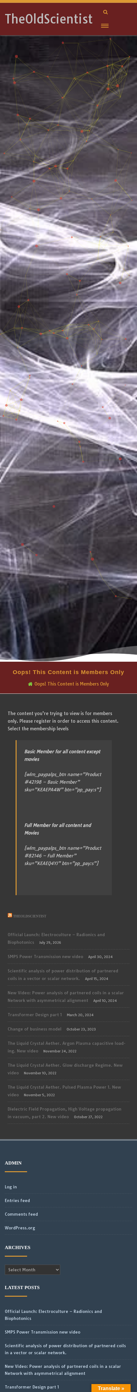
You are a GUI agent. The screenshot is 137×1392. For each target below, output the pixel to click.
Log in (11, 1186)
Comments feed (21, 1214)
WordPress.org (20, 1227)
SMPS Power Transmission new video (45, 956)
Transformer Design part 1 (35, 1014)
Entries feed (17, 1200)
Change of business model (34, 1028)
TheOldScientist (49, 19)
